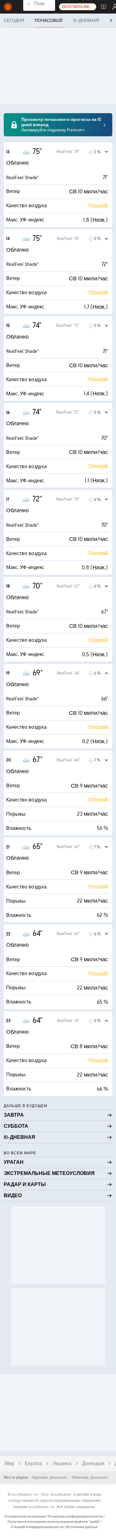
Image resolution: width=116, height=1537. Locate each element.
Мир (9, 1464)
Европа (33, 1464)
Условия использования (25, 1516)
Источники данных (82, 1527)
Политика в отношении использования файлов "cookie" (54, 1522)
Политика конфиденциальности (76, 1516)
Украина (62, 1464)
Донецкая (93, 1464)
